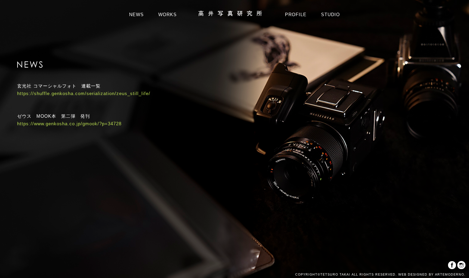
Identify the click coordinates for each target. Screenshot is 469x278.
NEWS (136, 14)
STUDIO (330, 14)
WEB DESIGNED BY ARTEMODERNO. (431, 274)
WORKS (167, 14)
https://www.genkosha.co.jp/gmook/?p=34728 (69, 123)
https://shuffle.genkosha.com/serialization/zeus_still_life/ (83, 93)
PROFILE (296, 14)
